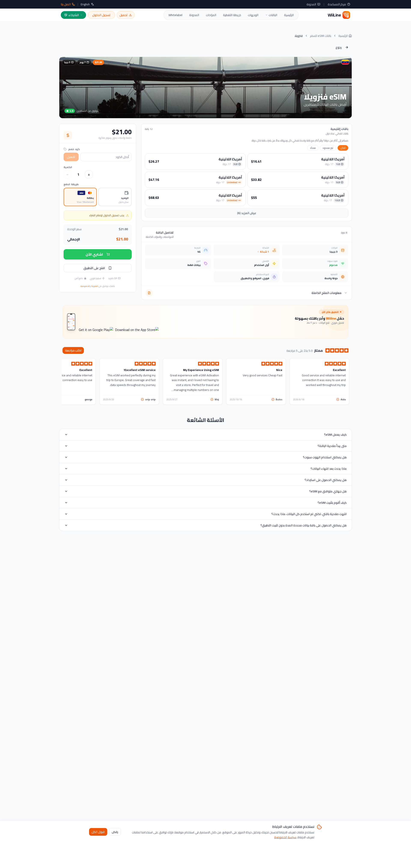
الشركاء (73, 15)
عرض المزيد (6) (246, 213)
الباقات (273, 15)
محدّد (313, 147)
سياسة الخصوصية (285, 837)
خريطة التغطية (232, 15)
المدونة (311, 4)
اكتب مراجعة (73, 350)
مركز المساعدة (337, 4)
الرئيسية (289, 15)
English (85, 4)
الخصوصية (85, 286)
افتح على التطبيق (94, 268)
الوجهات (253, 15)
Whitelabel (175, 15)
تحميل (123, 15)
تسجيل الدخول (101, 15)
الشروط (94, 286)
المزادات (211, 15)
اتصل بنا (66, 4)
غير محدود (328, 147)
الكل (342, 147)
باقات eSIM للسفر (320, 36)
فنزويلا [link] (299, 36)
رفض (115, 831)
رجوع (339, 47)
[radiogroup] (98, 197)
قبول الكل (98, 831)
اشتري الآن (94, 254)
